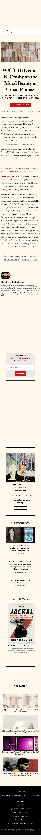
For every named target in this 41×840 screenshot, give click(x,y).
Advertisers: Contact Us (20, 816)
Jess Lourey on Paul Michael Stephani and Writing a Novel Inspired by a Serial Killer (20, 548)
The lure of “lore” (20, 490)
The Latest (20, 686)
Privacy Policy (20, 820)
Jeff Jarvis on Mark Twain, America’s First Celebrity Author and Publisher (20, 711)
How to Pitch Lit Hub (20, 812)
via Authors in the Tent (20, 105)
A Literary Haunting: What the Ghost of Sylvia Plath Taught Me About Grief (20, 732)
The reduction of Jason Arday (20, 495)
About (20, 805)
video (35, 259)
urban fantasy (26, 259)
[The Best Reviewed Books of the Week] (21, 623)
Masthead (20, 801)
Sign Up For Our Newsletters (20, 809)
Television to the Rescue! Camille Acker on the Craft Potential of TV (20, 753)
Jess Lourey (21, 553)
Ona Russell (33, 256)
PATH (11, 172)
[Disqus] (20, 322)
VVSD (31, 172)
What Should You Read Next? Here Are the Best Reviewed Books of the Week (20, 774)
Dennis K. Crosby (21, 256)
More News (20, 508)
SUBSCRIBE (20, 373)
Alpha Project (19, 172)
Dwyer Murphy (21, 586)
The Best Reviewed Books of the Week (21, 646)
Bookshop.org (8, 830)
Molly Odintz (21, 572)
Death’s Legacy (33, 152)
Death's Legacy (8, 256)
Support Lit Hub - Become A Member (20, 823)
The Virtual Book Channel (12, 111)
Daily (20, 484)
